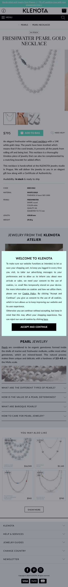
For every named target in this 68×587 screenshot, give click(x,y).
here (46, 319)
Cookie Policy (29, 294)
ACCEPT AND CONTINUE (34, 327)
